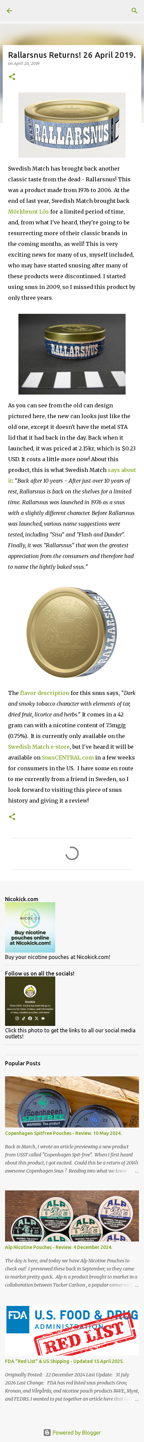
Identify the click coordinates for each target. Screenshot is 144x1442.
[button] (12, 77)
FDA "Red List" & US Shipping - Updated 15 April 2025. (64, 1361)
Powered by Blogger (76, 1433)
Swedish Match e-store (39, 746)
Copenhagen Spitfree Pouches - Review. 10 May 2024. (63, 1133)
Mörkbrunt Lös (28, 211)
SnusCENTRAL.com (68, 757)
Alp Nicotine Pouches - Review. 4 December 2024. (58, 1247)
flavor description (44, 693)
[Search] (135, 11)
